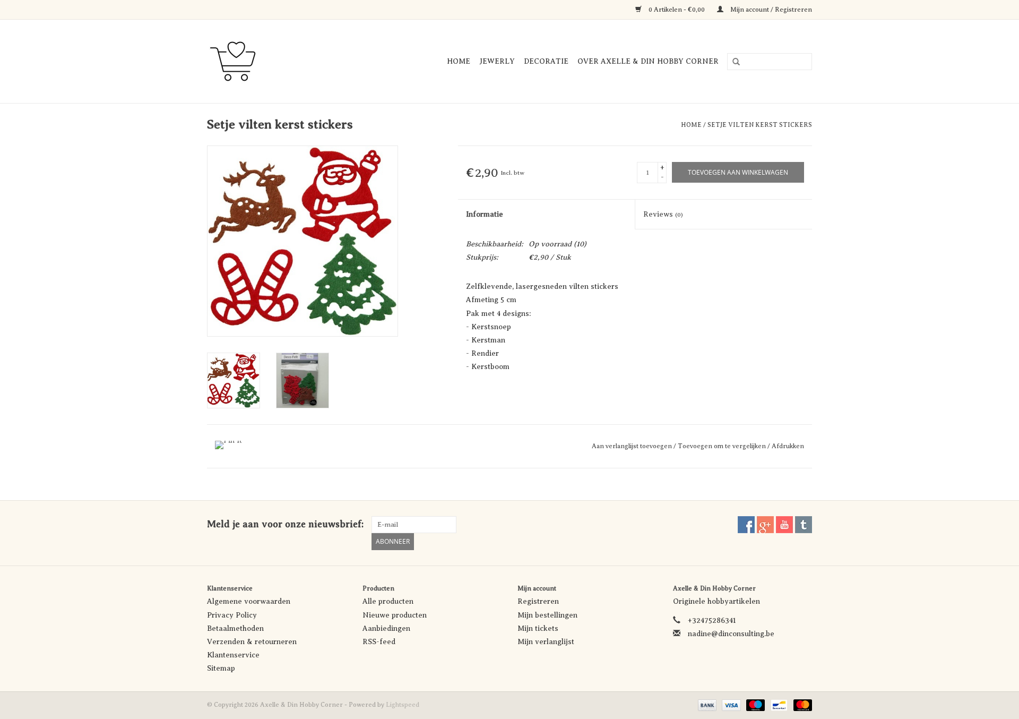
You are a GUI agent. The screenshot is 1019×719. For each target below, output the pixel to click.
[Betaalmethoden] (706, 704)
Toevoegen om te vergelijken (722, 446)
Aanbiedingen (386, 628)
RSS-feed (378, 642)
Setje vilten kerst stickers (759, 125)
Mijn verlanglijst (545, 642)
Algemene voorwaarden (248, 601)
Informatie (484, 214)
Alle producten (387, 601)
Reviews (663, 214)
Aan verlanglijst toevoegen (632, 446)
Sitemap (221, 668)
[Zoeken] (732, 62)
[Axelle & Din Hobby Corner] (244, 61)
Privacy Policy (232, 615)
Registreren (538, 601)
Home (458, 61)
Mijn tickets (537, 628)
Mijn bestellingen (547, 615)
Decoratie (546, 61)
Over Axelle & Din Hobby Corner (648, 61)
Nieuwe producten (394, 615)
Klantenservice (233, 655)
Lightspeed (402, 704)
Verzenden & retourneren (252, 642)
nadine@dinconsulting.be (731, 634)
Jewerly (497, 61)
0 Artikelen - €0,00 (676, 9)
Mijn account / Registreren (770, 9)
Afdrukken (788, 446)
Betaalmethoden (235, 628)
